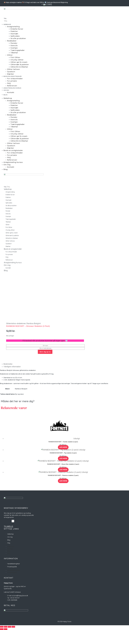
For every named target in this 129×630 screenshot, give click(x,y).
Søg (5, 18)
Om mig (6, 90)
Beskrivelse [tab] (8, 364)
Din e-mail (8, 521)
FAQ (9, 83)
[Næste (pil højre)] (5, 629)
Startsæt (14, 34)
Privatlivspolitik (12, 567)
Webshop (7, 24)
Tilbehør (14, 53)
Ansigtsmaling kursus (12, 88)
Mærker (10, 74)
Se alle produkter (18, 38)
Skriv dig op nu (45, 352)
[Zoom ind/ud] (2, 627)
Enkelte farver (17, 29)
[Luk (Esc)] (13, 627)
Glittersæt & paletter (20, 65)
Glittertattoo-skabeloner (16, 323)
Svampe (14, 48)
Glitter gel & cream (19, 62)
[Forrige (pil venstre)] (2, 629)
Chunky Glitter (17, 60)
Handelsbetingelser (13, 564)
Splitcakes (15, 36)
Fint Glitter (15, 57)
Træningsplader (18, 50)
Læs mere (63, 447)
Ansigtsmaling (13, 27)
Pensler (14, 43)
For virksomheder (15, 79)
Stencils (14, 46)
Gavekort (11, 72)
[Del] (9, 627)
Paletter (14, 31)
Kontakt (10, 92)
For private (12, 81)
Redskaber (11, 41)
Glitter (10, 55)
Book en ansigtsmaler (13, 76)
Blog (5, 95)
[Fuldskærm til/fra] (5, 627)
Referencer (12, 86)
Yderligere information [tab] (12, 367)
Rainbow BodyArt (34, 323)
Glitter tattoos (13, 69)
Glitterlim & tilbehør (19, 67)
